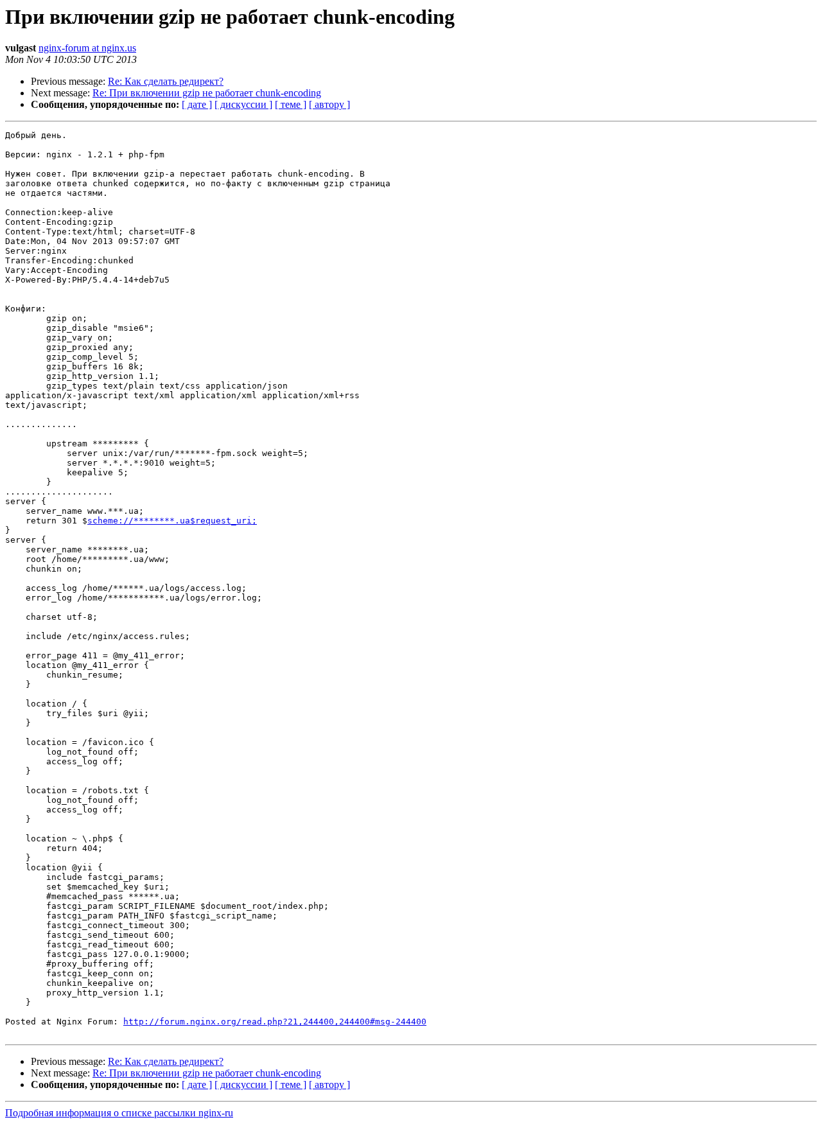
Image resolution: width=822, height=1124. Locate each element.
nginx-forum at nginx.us (87, 47)
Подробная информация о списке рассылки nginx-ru (119, 1112)
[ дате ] (197, 104)
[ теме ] (290, 104)
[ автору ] (329, 104)
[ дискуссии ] (243, 104)
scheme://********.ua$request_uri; (172, 520)
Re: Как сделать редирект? (165, 81)
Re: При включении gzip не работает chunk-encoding (206, 92)
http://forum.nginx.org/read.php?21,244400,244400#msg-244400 (274, 1021)
